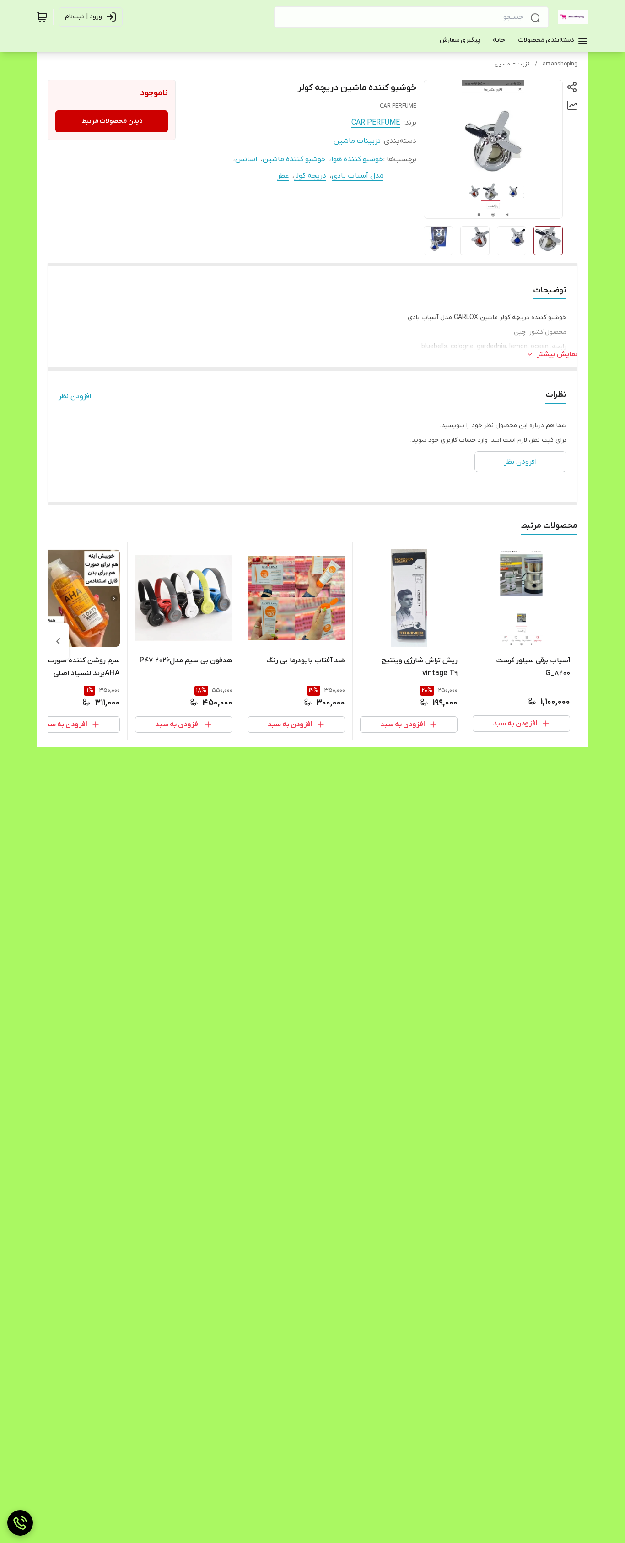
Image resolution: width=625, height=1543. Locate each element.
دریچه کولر (310, 175)
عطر (283, 175)
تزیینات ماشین (511, 64)
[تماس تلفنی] (20, 1523)
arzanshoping (560, 64)
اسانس (246, 159)
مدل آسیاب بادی (357, 175)
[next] (58, 641)
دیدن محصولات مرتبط (111, 121)
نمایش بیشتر (557, 354)
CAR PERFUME (375, 122)
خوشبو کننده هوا (357, 159)
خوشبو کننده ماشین (294, 159)
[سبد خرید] (42, 16)
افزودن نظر (75, 396)
